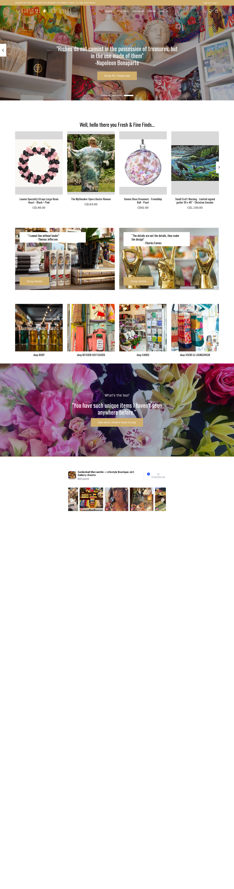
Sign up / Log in (210, 3)
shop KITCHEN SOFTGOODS (91, 355)
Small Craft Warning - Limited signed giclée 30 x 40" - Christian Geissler (195, 200)
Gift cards (138, 11)
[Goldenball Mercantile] (44, 11)
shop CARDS (143, 355)
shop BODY (39, 355)
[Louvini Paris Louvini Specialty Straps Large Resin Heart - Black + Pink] (39, 163)
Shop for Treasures (117, 76)
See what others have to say (117, 422)
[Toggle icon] (204, 11)
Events (152, 11)
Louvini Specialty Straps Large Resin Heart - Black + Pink (39, 200)
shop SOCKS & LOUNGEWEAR (195, 355)
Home (108, 11)
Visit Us (164, 11)
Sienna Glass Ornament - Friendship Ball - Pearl (143, 200)
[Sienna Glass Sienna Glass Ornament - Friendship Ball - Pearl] (143, 163)
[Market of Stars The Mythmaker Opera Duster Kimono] (91, 163)
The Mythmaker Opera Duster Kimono (91, 199)
